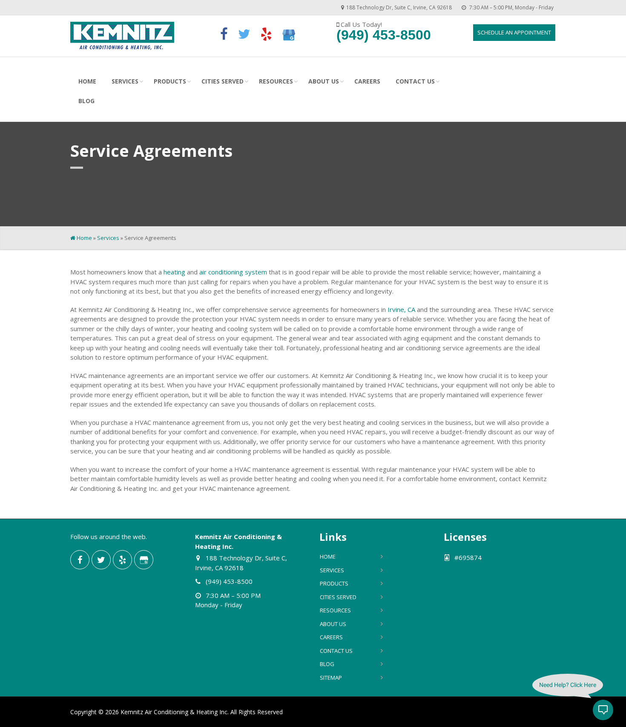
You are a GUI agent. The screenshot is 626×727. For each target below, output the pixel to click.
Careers (367, 81)
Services (125, 81)
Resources (276, 81)
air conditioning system (233, 272)
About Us (323, 81)
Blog (86, 101)
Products (170, 81)
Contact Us (415, 81)
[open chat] (603, 710)
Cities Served (222, 81)
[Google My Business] (288, 34)
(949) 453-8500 (383, 35)
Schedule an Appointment (514, 32)
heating (174, 272)
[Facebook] (224, 34)
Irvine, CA (401, 309)
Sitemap (331, 677)
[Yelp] (266, 34)
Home (87, 81)
